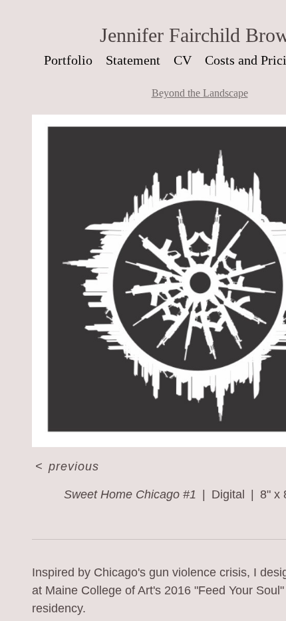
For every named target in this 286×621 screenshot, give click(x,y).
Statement (133, 60)
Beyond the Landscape (200, 93)
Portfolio (68, 60)
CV (183, 60)
